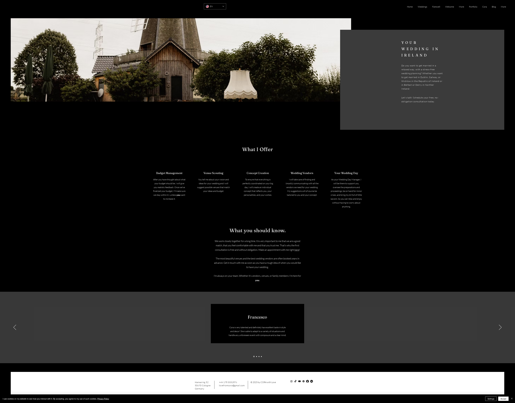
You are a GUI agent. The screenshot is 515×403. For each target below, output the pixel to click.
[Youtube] (299, 381)
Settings (491, 398)
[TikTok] (295, 381)
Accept (503, 398)
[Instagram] (291, 381)
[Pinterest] (303, 381)
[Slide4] (261, 356)
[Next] (500, 327)
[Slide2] (256, 356)
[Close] (511, 399)
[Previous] (14, 327)
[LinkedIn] (311, 381)
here (297, 249)
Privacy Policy (103, 398)
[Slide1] (253, 356)
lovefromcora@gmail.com (232, 385)
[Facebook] (307, 381)
